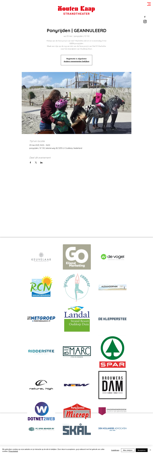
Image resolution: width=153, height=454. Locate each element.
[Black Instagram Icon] (145, 21)
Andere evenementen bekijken (76, 61)
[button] (149, 4)
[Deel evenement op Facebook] (30, 162)
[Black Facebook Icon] (145, 17)
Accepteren (142, 450)
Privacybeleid (13, 451)
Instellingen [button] (115, 450)
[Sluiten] (150, 450)
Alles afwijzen (128, 450)
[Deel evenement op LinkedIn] (41, 162)
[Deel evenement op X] (36, 162)
